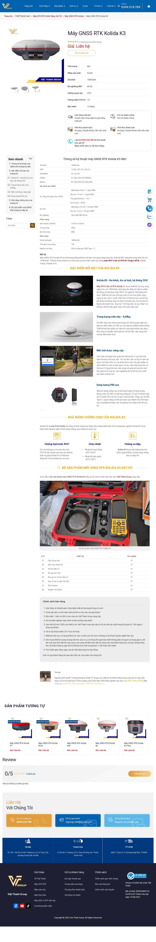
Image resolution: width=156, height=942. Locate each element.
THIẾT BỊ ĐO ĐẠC (22, 16)
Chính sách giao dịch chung (106, 878)
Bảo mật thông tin (102, 884)
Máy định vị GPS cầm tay (44, 900)
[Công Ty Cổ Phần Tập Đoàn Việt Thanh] (10, 6)
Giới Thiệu (43, 6)
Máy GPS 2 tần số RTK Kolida (109, 286)
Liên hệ (110, 6)
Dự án (85, 6)
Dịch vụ (73, 6)
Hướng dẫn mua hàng (74, 884)
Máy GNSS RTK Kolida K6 (105, 744)
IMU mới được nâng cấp (21, 192)
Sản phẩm (58, 6)
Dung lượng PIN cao (19, 196)
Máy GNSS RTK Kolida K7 (19, 744)
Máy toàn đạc (40, 889)
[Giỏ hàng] (148, 6)
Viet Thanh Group (77, 918)
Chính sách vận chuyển (104, 889)
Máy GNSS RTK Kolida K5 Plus (133, 744)
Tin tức (97, 6)
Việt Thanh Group (124, 477)
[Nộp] (32, 225)
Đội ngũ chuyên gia (73, 878)
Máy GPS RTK (40, 884)
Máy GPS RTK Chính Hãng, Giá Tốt (47, 16)
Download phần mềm (43, 906)
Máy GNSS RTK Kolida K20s (48, 744)
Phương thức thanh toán (75, 889)
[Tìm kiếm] (119, 6)
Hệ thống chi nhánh (72, 895)
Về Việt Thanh (40, 878)
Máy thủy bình (40, 895)
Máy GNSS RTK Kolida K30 (76, 744)
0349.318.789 (130, 7)
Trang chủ (28, 6)
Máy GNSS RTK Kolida (74, 16)
